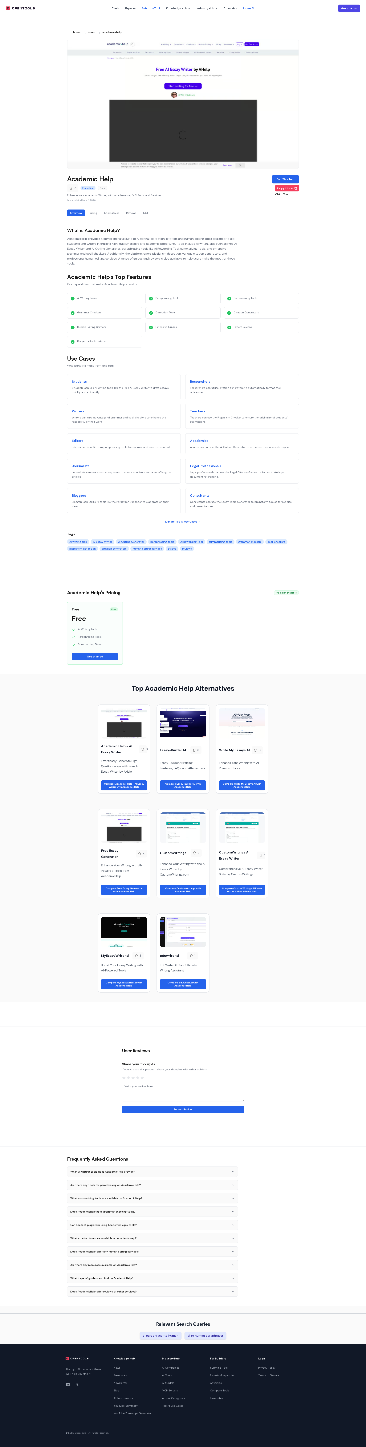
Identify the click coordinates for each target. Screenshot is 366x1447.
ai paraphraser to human (160, 1336)
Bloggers (79, 495)
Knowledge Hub (176, 8)
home (76, 32)
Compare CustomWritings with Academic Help (183, 890)
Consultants (199, 495)
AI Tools (167, 1375)
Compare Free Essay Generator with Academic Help (124, 890)
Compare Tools (219, 1390)
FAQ (145, 213)
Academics (199, 440)
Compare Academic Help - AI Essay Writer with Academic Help (124, 785)
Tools (115, 8)
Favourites (216, 1398)
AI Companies (170, 1367)
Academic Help (90, 179)
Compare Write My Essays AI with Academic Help (242, 785)
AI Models (168, 1383)
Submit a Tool (151, 8)
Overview (76, 213)
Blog (116, 1390)
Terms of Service (268, 1375)
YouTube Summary (126, 1405)
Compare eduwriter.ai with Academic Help (183, 984)
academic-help (112, 32)
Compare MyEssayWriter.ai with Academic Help (124, 984)
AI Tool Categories (173, 1398)
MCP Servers (170, 1390)
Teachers (197, 411)
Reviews (131, 213)
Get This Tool (285, 179)
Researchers (200, 381)
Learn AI (248, 8)
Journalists (80, 466)
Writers (78, 411)
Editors (77, 440)
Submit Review (183, 1109)
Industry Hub (205, 8)
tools (91, 32)
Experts (130, 8)
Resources (120, 1375)
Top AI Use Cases (173, 1405)
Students (79, 381)
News (117, 1367)
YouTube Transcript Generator (133, 1413)
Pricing (93, 213)
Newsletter (120, 1383)
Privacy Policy (266, 1367)
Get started (349, 8)
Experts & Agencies (222, 1375)
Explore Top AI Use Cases (181, 521)
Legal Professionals (205, 466)
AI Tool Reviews (123, 1398)
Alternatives (111, 213)
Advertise (230, 8)
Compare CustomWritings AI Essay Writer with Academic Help (242, 890)
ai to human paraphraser (205, 1336)
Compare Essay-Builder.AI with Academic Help (183, 785)
